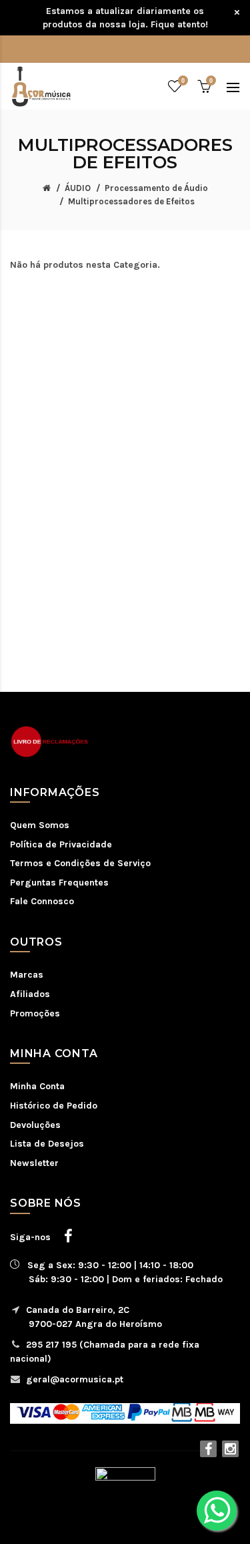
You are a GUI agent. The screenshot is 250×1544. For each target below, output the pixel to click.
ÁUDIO (78, 188)
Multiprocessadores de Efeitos (131, 201)
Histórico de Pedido (53, 1105)
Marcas (26, 974)
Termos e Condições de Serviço (80, 863)
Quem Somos (39, 825)
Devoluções (35, 1125)
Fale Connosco (42, 901)
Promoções (35, 1013)
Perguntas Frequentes (59, 882)
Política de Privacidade (61, 844)
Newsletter (34, 1163)
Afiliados (30, 994)
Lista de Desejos (47, 1143)
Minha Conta (37, 1086)
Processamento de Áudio (156, 188)
